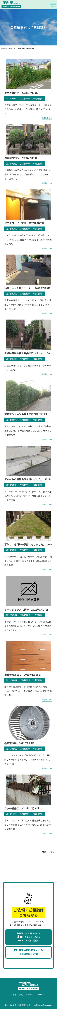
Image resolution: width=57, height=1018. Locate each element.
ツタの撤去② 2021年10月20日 (23, 808)
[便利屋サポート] (11, 4)
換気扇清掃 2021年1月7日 (19, 743)
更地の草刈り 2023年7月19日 (21, 93)
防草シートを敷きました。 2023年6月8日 (27, 288)
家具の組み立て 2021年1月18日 (22, 674)
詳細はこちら (47, 118)
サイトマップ (18, 994)
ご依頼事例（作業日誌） (31, 98)
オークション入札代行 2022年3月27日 (26, 609)
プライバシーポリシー (36, 994)
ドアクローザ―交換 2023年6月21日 (24, 223)
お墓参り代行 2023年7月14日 (21, 158)
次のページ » (48, 851)
